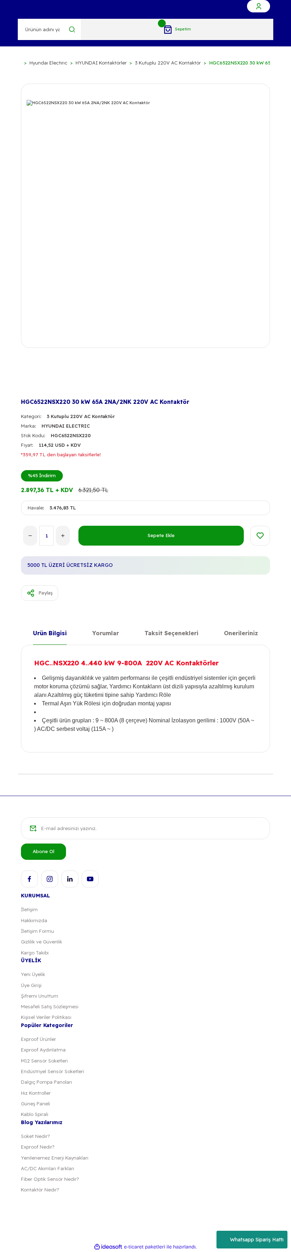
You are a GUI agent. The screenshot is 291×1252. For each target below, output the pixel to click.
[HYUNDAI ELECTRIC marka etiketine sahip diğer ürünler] (32, 384)
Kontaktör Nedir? (40, 1189)
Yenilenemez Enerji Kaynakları (54, 1158)
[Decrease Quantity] (30, 536)
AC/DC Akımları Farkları (47, 1168)
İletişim (29, 909)
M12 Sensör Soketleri (44, 1061)
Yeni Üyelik (33, 974)
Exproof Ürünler (38, 1039)
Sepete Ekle (161, 535)
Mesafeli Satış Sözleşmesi (49, 1006)
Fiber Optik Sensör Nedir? (50, 1179)
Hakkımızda (34, 920)
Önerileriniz (241, 634)
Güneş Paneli (35, 1103)
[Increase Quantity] (63, 536)
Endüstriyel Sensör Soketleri (52, 1071)
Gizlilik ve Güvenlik (41, 941)
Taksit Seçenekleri (171, 634)
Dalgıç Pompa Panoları (46, 1082)
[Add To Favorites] (260, 536)
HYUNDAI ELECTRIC (66, 426)
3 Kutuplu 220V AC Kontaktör (81, 416)
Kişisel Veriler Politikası (46, 1017)
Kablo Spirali (34, 1114)
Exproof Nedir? (37, 1147)
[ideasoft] (108, 1247)
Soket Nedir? (35, 1136)
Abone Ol (43, 851)
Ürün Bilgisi (50, 634)
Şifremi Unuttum (39, 996)
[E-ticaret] (144, 1247)
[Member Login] (258, 6)
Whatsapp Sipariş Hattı (257, 1239)
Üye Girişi (31, 985)
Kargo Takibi (35, 952)
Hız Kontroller (36, 1093)
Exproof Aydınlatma (43, 1050)
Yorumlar (105, 634)
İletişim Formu (37, 931)
